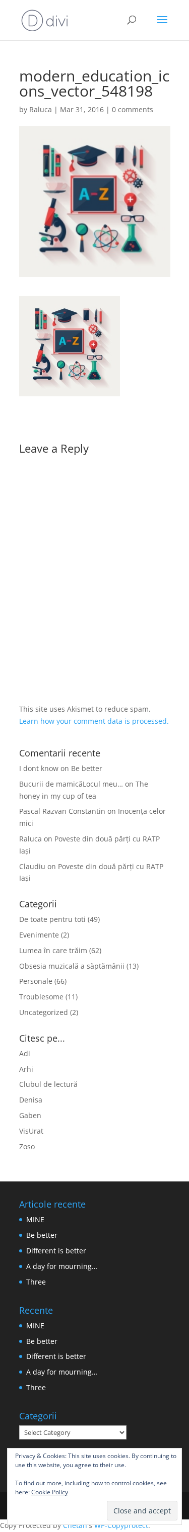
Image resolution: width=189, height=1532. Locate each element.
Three (36, 1282)
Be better (86, 768)
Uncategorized (43, 1012)
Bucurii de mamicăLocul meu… (71, 784)
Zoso (27, 1146)
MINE (35, 1219)
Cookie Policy (49, 1492)
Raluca (40, 109)
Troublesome (41, 996)
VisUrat (31, 1131)
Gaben (30, 1115)
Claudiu (32, 866)
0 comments (132, 109)
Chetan (75, 1525)
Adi (24, 1053)
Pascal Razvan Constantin (62, 811)
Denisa (30, 1099)
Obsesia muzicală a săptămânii (71, 966)
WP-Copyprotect (121, 1525)
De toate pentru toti (52, 919)
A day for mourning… (61, 1266)
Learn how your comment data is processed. (94, 721)
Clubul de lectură (48, 1084)
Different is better (56, 1250)
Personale (35, 981)
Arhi (26, 1069)
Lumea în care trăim (53, 950)
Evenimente (39, 935)
